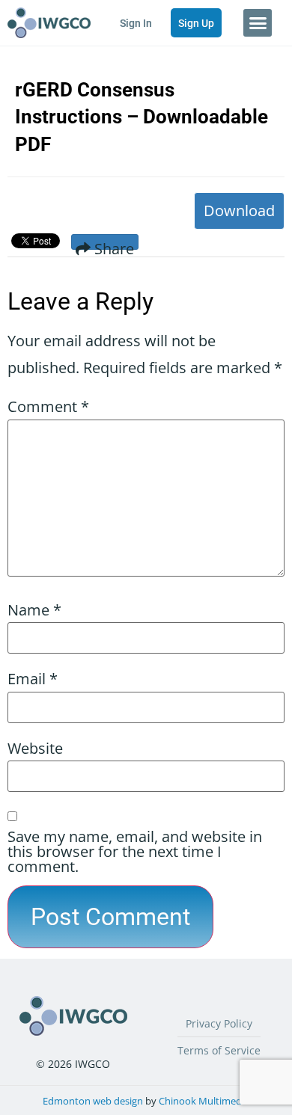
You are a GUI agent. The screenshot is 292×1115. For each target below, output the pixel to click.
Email (32, 679)
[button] (257, 23)
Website (35, 748)
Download (239, 210)
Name (34, 610)
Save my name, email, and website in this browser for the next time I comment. (134, 851)
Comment (48, 406)
